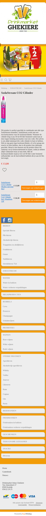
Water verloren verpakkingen (15, 287)
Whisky (6, 370)
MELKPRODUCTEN (12, 295)
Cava (5, 306)
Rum (5, 389)
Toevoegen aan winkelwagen (33, 188)
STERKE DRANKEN (12, 356)
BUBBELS (7, 302)
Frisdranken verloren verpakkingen (17, 427)
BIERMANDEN (9, 411)
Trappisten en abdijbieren (13, 245)
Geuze (5, 254)
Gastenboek (6, 472)
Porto (5, 404)
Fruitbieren (7, 250)
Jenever (6, 380)
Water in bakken (9, 283)
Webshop (4, 88)
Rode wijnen (8, 349)
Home (4, 468)
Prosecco (6, 311)
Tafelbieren (7, 259)
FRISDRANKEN (10, 418)
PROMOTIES (8, 328)
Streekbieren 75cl (10, 264)
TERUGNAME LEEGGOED (15, 442)
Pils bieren (7, 235)
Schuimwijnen (8, 321)
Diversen (6, 456)
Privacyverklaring (35, 505)
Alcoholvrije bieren (10, 240)
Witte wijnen (8, 344)
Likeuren (6, 385)
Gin (4, 399)
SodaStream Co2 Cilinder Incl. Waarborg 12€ (6, 198)
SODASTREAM (9, 271)
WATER (6, 278)
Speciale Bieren (9, 231)
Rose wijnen (8, 340)
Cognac (6, 394)
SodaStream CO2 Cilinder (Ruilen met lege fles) (7, 185)
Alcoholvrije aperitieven (12, 366)
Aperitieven (7, 361)
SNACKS (7, 449)
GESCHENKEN (9, 434)
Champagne (8, 316)
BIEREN (6, 226)
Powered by (23, 514)
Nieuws (5, 475)
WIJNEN (6, 335)
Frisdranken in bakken (12, 423)
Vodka (5, 375)
